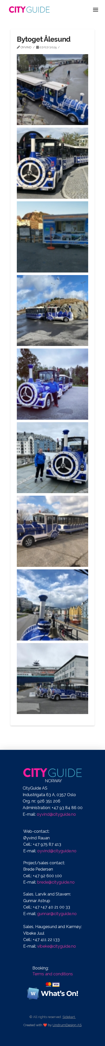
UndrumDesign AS (67, 1025)
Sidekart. (69, 1017)
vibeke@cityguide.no (56, 946)
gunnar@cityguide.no (57, 913)
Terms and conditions (52, 974)
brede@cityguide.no (56, 882)
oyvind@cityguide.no (56, 814)
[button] (95, 9)
